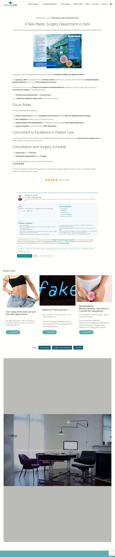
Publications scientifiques (87, 248)
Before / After (78, 4)
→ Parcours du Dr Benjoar (46, 256)
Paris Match (63, 210)
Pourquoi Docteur (64, 212)
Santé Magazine (64, 209)
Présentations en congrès (23, 251)
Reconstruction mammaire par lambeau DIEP (56, 248)
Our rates (95, 4)
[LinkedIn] (36, 256)
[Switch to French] (111, 4)
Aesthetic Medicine (49, 4)
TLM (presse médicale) (65, 214)
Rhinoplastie (21, 248)
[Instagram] (34, 256)
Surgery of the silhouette (62, 348)
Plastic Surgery (33, 4)
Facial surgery (44, 348)
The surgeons (66, 4)
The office (78, 348)
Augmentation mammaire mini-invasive (35, 248)
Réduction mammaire (75, 248)
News (88, 4)
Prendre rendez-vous (25, 256)
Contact (104, 4)
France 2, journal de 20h (66, 216)
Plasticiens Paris (40, 18)
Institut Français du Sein (50, 241)
